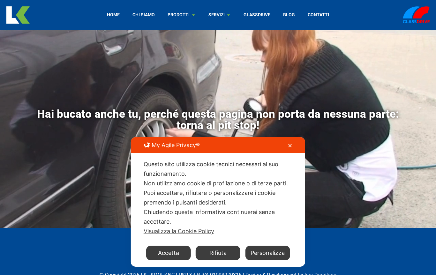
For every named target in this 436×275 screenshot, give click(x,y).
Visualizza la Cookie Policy (179, 231)
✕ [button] (290, 145)
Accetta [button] (168, 252)
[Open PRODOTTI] (193, 14)
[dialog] (218, 202)
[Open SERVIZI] (228, 14)
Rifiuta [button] (218, 252)
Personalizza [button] (268, 252)
